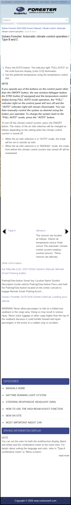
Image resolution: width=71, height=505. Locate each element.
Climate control (49, 28)
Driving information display (22, 431)
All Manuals (6, 2)
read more (64, 455)
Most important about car (24, 422)
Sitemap (63, 2)
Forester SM (32, 2)
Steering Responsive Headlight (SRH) (31, 402)
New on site (14, 415)
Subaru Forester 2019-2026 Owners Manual (21, 28)
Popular (54, 2)
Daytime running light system (26, 395)
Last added (44, 2)
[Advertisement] (35, 53)
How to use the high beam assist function (34, 409)
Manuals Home (15, 388)
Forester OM (19, 2)
